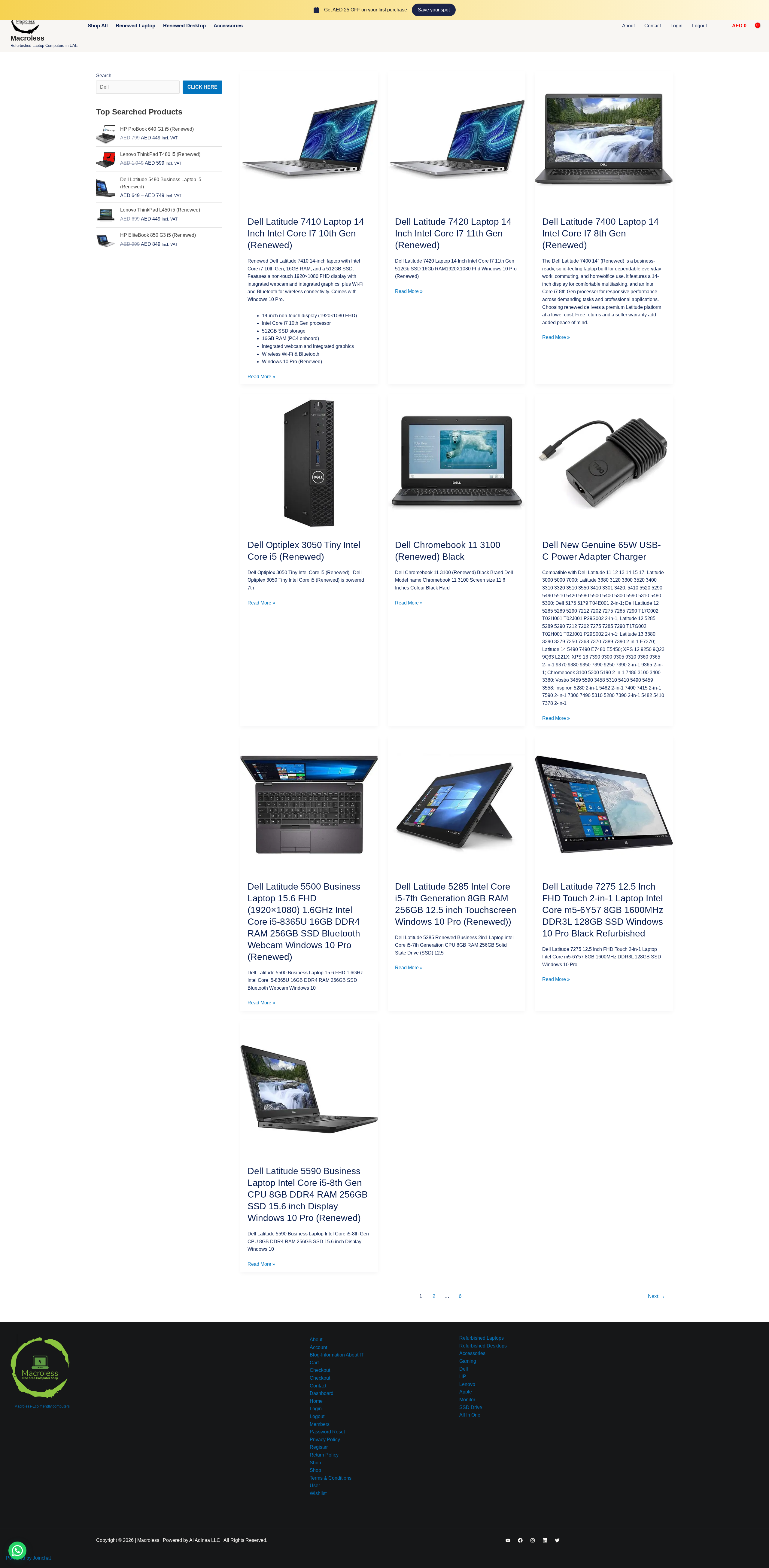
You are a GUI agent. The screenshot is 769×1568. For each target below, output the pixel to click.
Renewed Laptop (135, 26)
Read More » (261, 376)
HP (462, 1376)
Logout (699, 25)
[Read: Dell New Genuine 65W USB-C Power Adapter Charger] (604, 462)
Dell (463, 1369)
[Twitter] (557, 1540)
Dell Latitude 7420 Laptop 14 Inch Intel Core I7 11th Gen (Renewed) (453, 233)
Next (656, 1296)
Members (320, 1424)
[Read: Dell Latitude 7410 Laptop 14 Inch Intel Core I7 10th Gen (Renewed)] (309, 139)
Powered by (28, 1557)
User (315, 1485)
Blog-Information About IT (337, 1354)
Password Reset (327, 1431)
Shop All (98, 26)
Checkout (320, 1370)
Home (316, 1401)
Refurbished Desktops (483, 1345)
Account (318, 1347)
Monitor (467, 1399)
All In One (469, 1414)
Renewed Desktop (184, 26)
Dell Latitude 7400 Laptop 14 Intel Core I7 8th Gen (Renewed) (600, 233)
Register (319, 1447)
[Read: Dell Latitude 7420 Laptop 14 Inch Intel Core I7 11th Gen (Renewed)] (457, 139)
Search (103, 75)
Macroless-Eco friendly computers (42, 1406)
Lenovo (467, 1384)
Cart (314, 1362)
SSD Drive (470, 1407)
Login (676, 25)
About (628, 25)
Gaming (467, 1361)
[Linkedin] (545, 1540)
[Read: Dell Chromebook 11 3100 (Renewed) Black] (457, 462)
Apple (465, 1391)
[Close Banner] (763, 10)
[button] (720, 26)
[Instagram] (532, 1540)
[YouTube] (508, 1540)
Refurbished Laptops (481, 1338)
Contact (652, 25)
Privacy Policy (325, 1439)
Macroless (27, 38)
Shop (315, 1462)
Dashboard (321, 1393)
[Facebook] (520, 1540)
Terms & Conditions (330, 1478)
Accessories (228, 26)
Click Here (202, 87)
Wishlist (318, 1493)
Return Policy (324, 1454)
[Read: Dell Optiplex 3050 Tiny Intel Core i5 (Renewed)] (309, 462)
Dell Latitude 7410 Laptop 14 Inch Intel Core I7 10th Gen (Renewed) (306, 233)
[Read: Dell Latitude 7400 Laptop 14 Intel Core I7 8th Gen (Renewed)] (604, 139)
